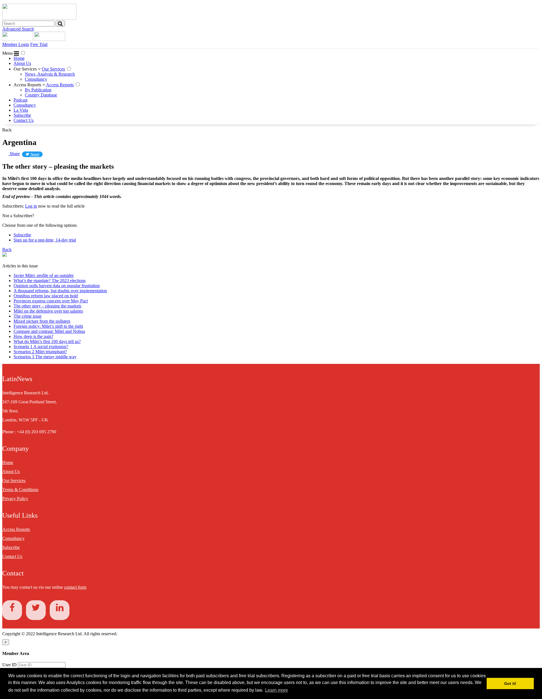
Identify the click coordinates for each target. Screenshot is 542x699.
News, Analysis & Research (50, 74)
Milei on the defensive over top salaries (48, 311)
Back (7, 130)
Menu (8, 53)
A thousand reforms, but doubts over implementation (60, 290)
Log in (31, 206)
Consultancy (36, 79)
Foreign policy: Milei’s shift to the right (48, 326)
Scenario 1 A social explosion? (41, 346)
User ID (9, 664)
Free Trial (38, 44)
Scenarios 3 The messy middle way (45, 356)
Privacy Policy (15, 498)
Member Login (15, 44)
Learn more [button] (276, 690)
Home (19, 58)
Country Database (41, 95)
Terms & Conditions (20, 489)
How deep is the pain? (33, 336)
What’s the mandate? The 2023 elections (50, 280)
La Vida (21, 110)
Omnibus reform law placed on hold (46, 295)
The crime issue (27, 316)
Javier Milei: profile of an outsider (44, 275)
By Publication (38, 89)
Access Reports (28, 84)
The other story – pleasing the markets (47, 306)
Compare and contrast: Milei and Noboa (49, 331)
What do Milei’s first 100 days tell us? (47, 341)
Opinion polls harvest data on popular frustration (57, 285)
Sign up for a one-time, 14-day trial (45, 240)
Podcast (20, 100)
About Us (22, 63)
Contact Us (24, 120)
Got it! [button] (510, 683)
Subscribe (22, 115)
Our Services (26, 69)
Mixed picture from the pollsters (42, 321)
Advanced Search (18, 29)
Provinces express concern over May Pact (51, 300)
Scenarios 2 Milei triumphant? (40, 351)
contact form (75, 587)
